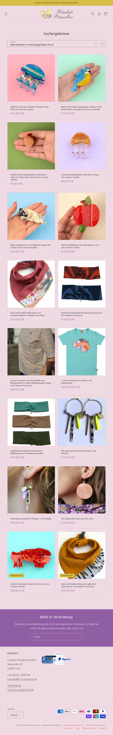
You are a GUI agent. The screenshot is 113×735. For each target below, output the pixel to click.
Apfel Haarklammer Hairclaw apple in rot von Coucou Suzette (80, 246)
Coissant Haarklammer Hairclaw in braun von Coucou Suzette (80, 175)
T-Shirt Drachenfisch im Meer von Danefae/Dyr (76, 381)
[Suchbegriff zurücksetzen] (96, 43)
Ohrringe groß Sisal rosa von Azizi (77, 518)
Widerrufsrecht (89, 728)
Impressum (68, 728)
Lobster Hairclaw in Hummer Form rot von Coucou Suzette (29, 585)
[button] (6, 14)
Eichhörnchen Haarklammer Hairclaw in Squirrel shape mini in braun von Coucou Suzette (29, 177)
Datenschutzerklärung (73, 725)
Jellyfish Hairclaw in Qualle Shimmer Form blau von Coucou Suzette (29, 108)
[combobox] (56, 43)
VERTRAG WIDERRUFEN (20, 690)
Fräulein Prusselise (31, 725)
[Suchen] (102, 43)
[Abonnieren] (79, 636)
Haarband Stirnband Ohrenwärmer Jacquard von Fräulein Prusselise (81, 314)
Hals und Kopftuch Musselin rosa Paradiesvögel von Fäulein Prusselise (27, 314)
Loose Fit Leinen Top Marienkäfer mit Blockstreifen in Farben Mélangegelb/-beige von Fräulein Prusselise (30, 383)
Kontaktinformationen (96, 725)
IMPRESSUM (14, 685)
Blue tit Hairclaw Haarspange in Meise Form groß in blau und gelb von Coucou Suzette (81, 108)
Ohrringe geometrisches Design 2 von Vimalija (79, 452)
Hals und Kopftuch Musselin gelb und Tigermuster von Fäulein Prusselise (78, 585)
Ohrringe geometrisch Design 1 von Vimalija (30, 518)
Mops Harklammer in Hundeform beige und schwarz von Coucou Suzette (30, 246)
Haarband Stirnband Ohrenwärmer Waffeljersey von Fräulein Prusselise (27, 452)
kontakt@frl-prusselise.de (22, 679)
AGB (78, 728)
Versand (102, 728)
